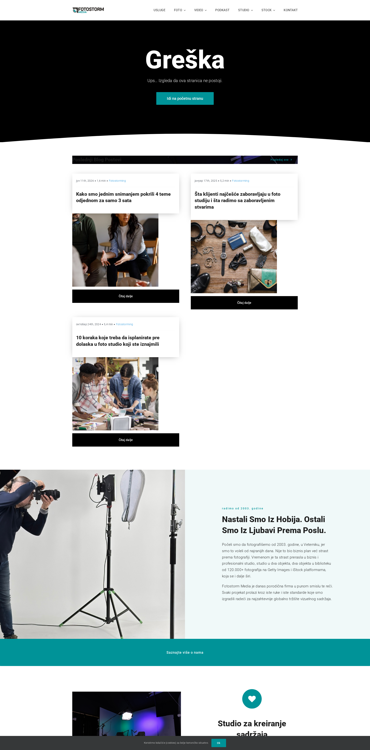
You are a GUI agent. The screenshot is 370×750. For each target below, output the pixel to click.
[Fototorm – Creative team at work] (115, 359)
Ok (218, 743)
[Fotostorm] (234, 222)
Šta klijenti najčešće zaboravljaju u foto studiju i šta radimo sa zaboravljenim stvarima (237, 200)
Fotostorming (117, 180)
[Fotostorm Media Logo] (88, 9)
